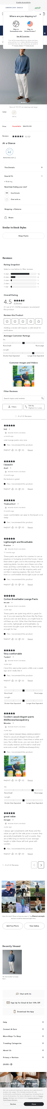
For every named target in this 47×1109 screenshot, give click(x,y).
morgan (7, 819)
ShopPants (23, 236)
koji (5, 429)
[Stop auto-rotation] (44, 33)
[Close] (40, 14)
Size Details (15, 193)
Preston (7, 545)
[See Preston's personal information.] (13, 545)
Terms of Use (30, 45)
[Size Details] (6, 192)
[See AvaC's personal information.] (11, 468)
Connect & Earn (10, 1029)
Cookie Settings (33, 1098)
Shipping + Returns (12, 209)
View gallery (34, 926)
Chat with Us (25, 993)
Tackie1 (7, 657)
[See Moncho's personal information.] (13, 723)
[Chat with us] (6, 199)
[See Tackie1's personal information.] (13, 657)
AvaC (6, 468)
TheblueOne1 (10, 504)
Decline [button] (13, 1104)
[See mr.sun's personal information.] (12, 602)
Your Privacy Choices (10, 1100)
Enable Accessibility (23, 2)
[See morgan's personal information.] (13, 820)
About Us (7, 1050)
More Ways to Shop (12, 1036)
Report (30, 450)
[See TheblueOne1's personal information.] (18, 504)
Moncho (7, 723)
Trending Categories (12, 1043)
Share (10, 217)
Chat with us (15, 199)
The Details (9, 167)
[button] (16, 26)
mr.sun (7, 602)
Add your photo (13, 926)
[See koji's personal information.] (9, 429)
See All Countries (23, 36)
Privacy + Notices (11, 1057)
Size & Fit (8, 176)
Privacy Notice (18, 45)
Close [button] (34, 1104)
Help (5, 1022)
